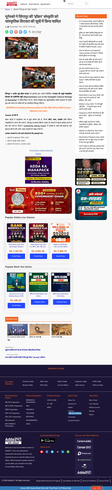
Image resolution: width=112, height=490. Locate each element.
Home (7, 9)
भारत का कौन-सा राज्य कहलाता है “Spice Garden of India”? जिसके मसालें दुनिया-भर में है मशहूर (91, 53)
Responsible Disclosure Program (48, 481)
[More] (64, 1)
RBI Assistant (10, 420)
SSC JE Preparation (12, 413)
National (23, 4)
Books (91, 414)
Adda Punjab (62, 381)
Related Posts (11, 319)
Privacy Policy (104, 481)
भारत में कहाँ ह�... (57, 337)
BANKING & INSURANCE (30, 401)
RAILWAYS (30, 409)
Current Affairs (63, 385)
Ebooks (92, 411)
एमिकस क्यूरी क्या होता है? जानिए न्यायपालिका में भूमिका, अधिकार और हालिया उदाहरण (90, 124)
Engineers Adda (81, 381)
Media (70, 407)
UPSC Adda (97, 381)
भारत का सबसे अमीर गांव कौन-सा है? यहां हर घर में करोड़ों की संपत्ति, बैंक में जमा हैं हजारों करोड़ (90, 62)
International (34, 4)
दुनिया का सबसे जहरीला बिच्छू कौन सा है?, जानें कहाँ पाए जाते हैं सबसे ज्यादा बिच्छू (91, 35)
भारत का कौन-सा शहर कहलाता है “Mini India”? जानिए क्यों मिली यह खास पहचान (91, 79)
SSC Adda (43, 385)
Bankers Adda (28, 385)
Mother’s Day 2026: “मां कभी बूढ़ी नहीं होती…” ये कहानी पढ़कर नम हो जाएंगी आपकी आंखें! (90, 106)
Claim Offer (96, 488)
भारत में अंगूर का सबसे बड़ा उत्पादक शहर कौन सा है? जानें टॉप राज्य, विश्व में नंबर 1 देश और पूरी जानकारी (91, 148)
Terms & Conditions (89, 481)
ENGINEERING (31, 420)
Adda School (79, 385)
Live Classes (93, 404)
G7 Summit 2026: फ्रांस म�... (16, 338)
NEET (49, 407)
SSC (27, 406)
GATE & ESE (51, 400)
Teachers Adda (28, 381)
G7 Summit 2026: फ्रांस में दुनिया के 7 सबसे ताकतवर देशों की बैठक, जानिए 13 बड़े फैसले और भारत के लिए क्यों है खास (91, 25)
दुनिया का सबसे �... (35, 337)
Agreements (45, 4)
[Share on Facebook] (20, 32)
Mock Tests (93, 400)
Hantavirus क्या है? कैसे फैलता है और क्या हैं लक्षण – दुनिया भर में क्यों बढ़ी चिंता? (91, 115)
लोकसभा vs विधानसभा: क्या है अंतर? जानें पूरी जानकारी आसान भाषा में (91, 132)
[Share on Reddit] (16, 32)
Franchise (71, 417)
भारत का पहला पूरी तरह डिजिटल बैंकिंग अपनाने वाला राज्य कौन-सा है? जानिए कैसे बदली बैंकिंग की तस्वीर (91, 88)
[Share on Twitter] (25, 32)
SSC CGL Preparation (13, 417)
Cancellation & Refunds (71, 481)
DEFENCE (30, 417)
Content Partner (74, 420)
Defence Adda (98, 385)
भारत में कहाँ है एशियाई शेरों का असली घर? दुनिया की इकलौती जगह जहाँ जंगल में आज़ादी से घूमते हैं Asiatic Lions (91, 44)
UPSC (28, 424)
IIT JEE (49, 404)
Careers (74, 412)
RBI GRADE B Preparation (10, 425)
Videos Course (94, 407)
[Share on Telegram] (11, 32)
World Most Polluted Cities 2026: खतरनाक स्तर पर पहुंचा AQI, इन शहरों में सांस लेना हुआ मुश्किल (91, 139)
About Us (71, 400)
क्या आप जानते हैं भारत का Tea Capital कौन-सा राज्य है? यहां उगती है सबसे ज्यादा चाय (91, 70)
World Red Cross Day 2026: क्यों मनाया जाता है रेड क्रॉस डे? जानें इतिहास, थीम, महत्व (91, 97)
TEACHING (30, 413)
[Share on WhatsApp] (6, 32)
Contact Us (72, 404)
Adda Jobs (44, 381)
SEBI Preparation (11, 409)
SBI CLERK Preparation (14, 406)
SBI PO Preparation (12, 402)
